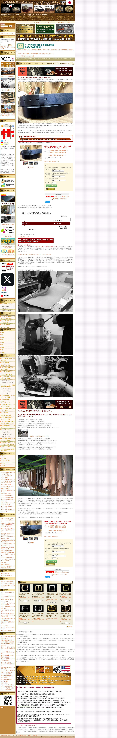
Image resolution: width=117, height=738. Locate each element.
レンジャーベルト (6, 391)
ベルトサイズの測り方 (6, 689)
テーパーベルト (6, 393)
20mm (2, 335)
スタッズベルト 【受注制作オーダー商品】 (8, 377)
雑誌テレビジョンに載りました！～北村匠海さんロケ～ (8, 530)
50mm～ (3, 352)
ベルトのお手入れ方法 (6, 476)
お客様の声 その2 (6, 493)
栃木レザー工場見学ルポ (7, 630)
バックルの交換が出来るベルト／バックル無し (8, 317)
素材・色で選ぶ (6, 436)
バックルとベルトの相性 (7, 497)
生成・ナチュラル (5, 461)
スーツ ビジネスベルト (7, 371)
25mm (2, 337)
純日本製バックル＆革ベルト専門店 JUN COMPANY (25, 14)
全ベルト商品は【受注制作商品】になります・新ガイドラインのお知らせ (8, 672)
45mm (2, 349)
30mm (2, 339)
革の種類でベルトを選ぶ (7, 303)
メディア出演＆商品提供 (9, 515)
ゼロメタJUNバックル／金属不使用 (8, 359)
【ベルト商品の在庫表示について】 (25, 56)
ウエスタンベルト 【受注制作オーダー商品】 (8, 385)
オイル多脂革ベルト (55, 58)
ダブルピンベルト (5, 402)
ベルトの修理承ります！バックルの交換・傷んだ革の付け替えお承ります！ (8, 481)
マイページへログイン (49, 22)
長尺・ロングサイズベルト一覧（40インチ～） (8, 321)
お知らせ (6, 633)
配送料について (5, 573)
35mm (2, 342)
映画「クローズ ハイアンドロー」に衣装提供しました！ (8, 520)
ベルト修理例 (4, 477)
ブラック (3, 456)
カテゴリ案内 (4, 625)
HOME (17, 58)
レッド (3, 463)
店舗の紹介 (36, 735)
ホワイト (3, 466)
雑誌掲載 (3, 562)
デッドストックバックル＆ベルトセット (8, 409)
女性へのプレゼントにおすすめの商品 (8, 450)
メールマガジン (7, 37)
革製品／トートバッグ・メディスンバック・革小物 (8, 443)
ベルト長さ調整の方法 (23, 237)
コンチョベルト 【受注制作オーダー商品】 (8, 396)
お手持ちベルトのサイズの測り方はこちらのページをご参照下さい (34, 254)
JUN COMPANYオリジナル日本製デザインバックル (7, 422)
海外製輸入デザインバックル (8, 426)
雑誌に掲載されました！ (7, 550)
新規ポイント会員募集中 (7, 581)
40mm (2, 347)
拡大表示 (32, 167)
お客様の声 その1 (6, 484)
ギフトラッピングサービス (8, 583)
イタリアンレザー (6, 308)
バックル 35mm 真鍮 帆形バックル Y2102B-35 (66, 594)
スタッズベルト (6, 380)
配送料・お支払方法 (9, 570)
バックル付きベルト (6, 324)
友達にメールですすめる (61, 198)
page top (70, 626)
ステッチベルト (5, 399)
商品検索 (3, 24)
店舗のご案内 (7, 214)
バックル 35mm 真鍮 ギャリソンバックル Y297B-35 (38, 594)
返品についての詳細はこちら (62, 196)
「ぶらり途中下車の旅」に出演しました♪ (8, 247)
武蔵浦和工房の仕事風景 (8, 224)
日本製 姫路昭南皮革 (7, 310)
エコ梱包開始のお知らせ (7, 675)
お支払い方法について (6, 575)
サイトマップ (70, 22)
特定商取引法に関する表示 (24, 735)
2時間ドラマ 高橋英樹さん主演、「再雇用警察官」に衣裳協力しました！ (8, 525)
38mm (2, 344)
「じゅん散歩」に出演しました (8, 255)
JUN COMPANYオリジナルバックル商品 (7, 368)
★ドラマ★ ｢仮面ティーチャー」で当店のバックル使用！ (8, 554)
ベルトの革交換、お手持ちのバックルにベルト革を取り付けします (8, 615)
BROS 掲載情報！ (5, 564)
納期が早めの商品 (5, 365)
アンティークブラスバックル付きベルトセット (8, 405)
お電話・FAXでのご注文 (7, 486)
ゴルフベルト (4, 412)
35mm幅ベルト (35, 60)
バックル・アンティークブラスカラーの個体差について (8, 664)
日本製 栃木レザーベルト (8, 306)
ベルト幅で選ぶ (6, 432)
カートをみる (37, 22)
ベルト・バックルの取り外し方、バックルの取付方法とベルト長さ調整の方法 (8, 686)
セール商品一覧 (5, 362)
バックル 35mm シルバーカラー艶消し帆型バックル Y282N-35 (25, 615)
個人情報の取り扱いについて (8, 735)
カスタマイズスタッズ (7, 382)
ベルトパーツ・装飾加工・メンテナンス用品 (8, 418)
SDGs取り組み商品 (6, 415)
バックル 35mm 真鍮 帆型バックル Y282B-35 (24, 594)
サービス (6, 578)
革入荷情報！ (4, 677)
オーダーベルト (5, 327)
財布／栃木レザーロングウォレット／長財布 (8, 439)
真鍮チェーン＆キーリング (8, 446)
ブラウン (3, 458)
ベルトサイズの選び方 (6, 495)
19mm (2, 332)
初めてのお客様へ (5, 488)
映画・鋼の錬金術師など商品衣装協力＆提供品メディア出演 (8, 115)
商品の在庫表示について (7, 640)
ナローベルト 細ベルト (7, 374)
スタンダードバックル (7, 429)
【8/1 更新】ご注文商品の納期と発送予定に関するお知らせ (8, 643)
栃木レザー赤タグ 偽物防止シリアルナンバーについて (8, 648)
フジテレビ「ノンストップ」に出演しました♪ (8, 235)
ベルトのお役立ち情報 (9, 469)
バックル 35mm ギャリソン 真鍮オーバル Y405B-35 (52, 615)
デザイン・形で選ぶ (7, 434)
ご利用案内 (61, 22)
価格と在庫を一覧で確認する (51, 161)
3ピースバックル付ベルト (8, 389)
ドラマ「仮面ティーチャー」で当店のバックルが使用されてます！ (8, 559)
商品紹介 (6, 590)
